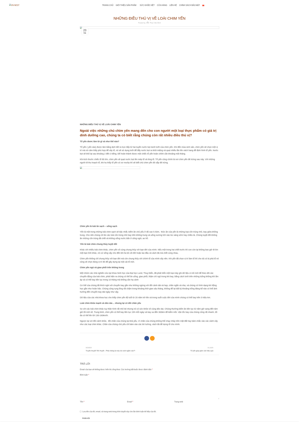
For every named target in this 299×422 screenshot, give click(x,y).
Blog (149, 12)
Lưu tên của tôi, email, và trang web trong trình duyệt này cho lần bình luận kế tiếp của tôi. (119, 412)
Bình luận (84, 375)
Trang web (178, 402)
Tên (82, 402)
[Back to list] (149, 349)
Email (130, 402)
